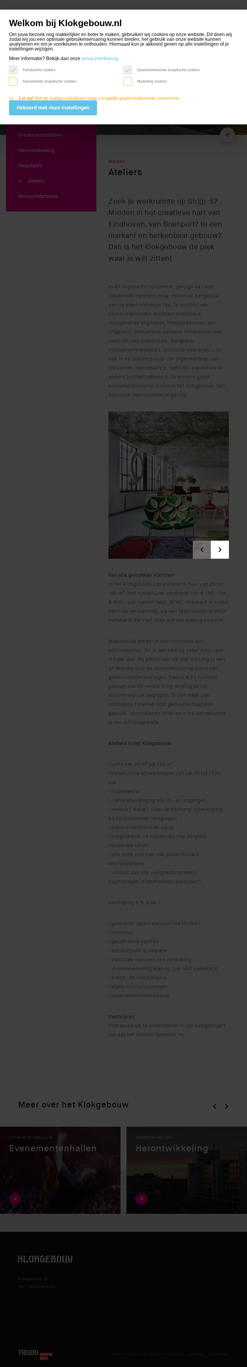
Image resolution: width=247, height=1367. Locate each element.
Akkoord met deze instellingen (53, 108)
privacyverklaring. (100, 58)
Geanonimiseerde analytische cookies (168, 70)
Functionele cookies (39, 70)
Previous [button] (202, 550)
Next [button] (220, 550)
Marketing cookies (152, 81)
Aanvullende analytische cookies (50, 81)
